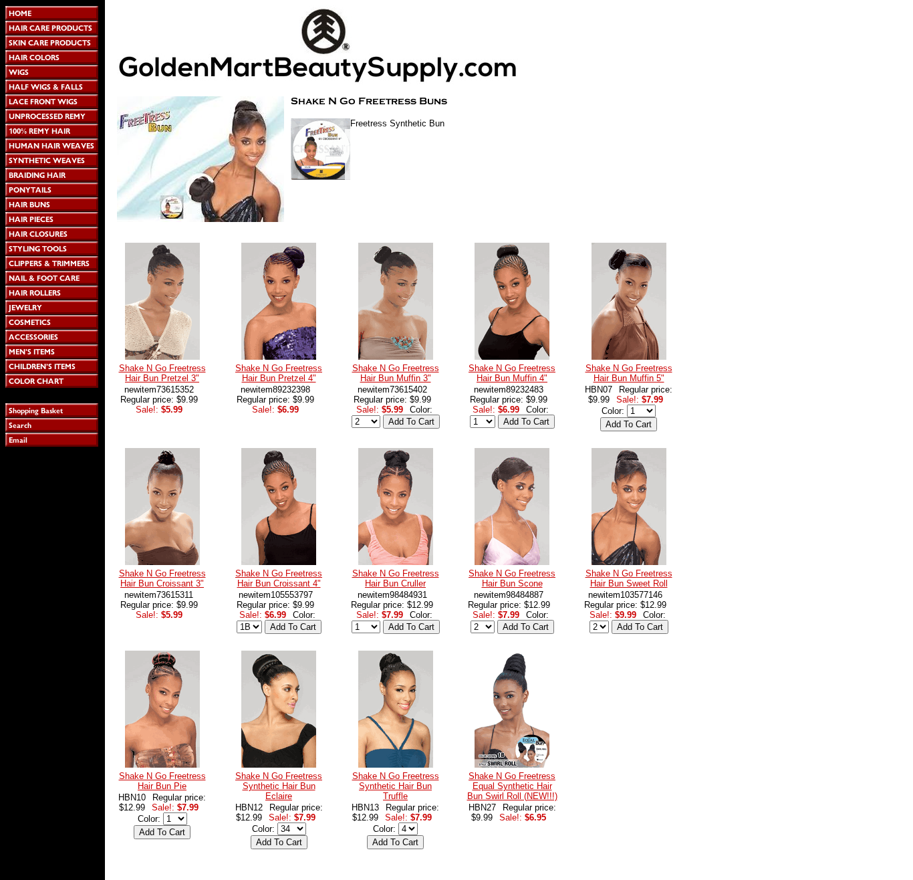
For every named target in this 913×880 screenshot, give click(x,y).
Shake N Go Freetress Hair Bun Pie (162, 781)
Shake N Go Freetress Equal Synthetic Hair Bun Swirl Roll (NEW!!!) (512, 786)
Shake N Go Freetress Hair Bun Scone (512, 578)
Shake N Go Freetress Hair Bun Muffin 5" (628, 373)
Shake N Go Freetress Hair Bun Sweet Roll (628, 578)
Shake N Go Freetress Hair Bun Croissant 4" (278, 578)
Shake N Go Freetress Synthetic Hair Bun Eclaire (278, 786)
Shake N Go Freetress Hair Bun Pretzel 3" (162, 373)
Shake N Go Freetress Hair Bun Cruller (395, 578)
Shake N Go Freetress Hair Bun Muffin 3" (395, 373)
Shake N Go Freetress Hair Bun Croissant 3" (162, 578)
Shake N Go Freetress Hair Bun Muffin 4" (512, 373)
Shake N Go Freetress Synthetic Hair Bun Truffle (395, 786)
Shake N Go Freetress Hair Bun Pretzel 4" (278, 373)
